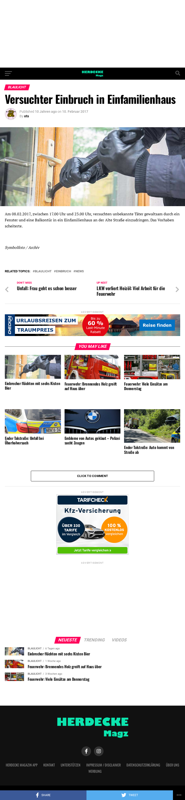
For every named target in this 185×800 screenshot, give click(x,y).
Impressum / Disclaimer (103, 764)
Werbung (95, 771)
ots (26, 116)
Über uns (172, 764)
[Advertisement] (92, 34)
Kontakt (49, 764)
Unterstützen (70, 764)
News (79, 271)
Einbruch (63, 271)
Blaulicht (43, 271)
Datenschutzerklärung (143, 764)
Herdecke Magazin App (22, 764)
